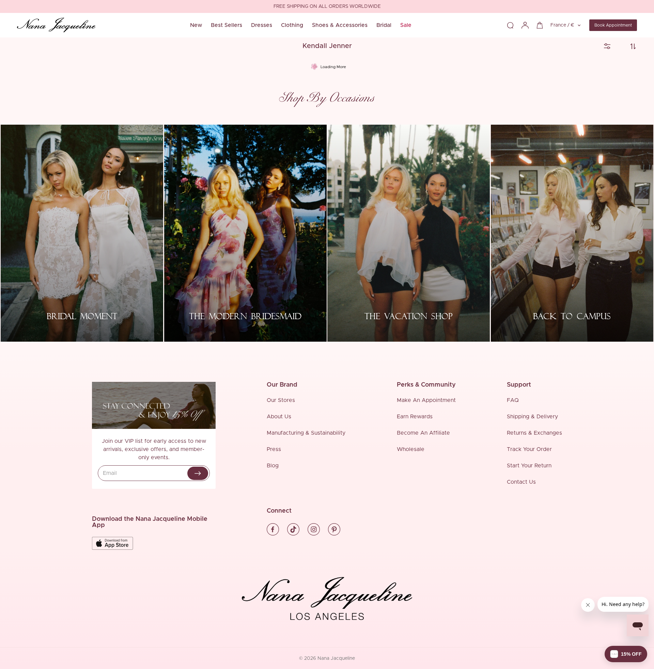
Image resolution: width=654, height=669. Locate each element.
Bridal (383, 25)
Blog (273, 465)
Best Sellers (226, 25)
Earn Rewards (415, 416)
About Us (279, 416)
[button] (626, 654)
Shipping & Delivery (532, 416)
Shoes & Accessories (340, 25)
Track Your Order (529, 449)
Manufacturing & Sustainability (306, 433)
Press (274, 449)
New (196, 25)
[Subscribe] (197, 473)
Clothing (292, 25)
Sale (405, 25)
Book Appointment (613, 25)
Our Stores (281, 400)
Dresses (261, 25)
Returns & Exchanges (534, 433)
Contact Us (521, 482)
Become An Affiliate (423, 433)
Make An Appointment (426, 400)
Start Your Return (529, 465)
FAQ (513, 400)
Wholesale (410, 449)
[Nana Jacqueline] (56, 25)
